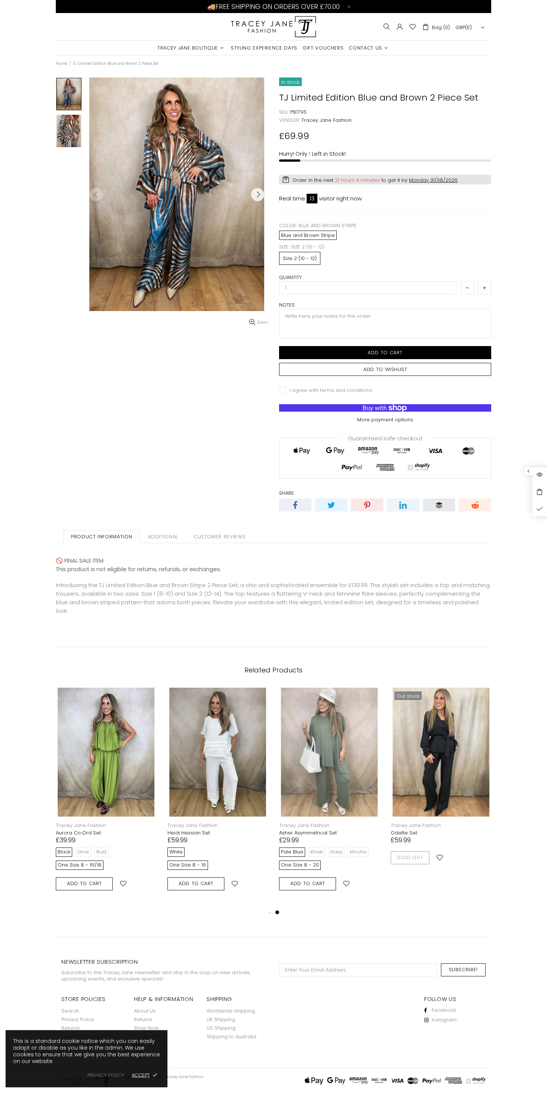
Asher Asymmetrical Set (308, 833)
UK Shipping (221, 1019)
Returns (70, 1028)
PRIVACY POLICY (105, 1075)
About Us (145, 1011)
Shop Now (146, 1028)
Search (70, 1011)
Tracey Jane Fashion (273, 26)
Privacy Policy (77, 1019)
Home (61, 63)
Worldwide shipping (231, 1011)
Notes (287, 305)
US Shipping (221, 1028)
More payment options (385, 419)
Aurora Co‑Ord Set (78, 833)
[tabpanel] (329, 798)
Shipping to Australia (231, 1036)
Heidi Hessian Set (188, 833)
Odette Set (404, 833)
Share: (287, 493)
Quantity (290, 277)
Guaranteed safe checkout (385, 438)
